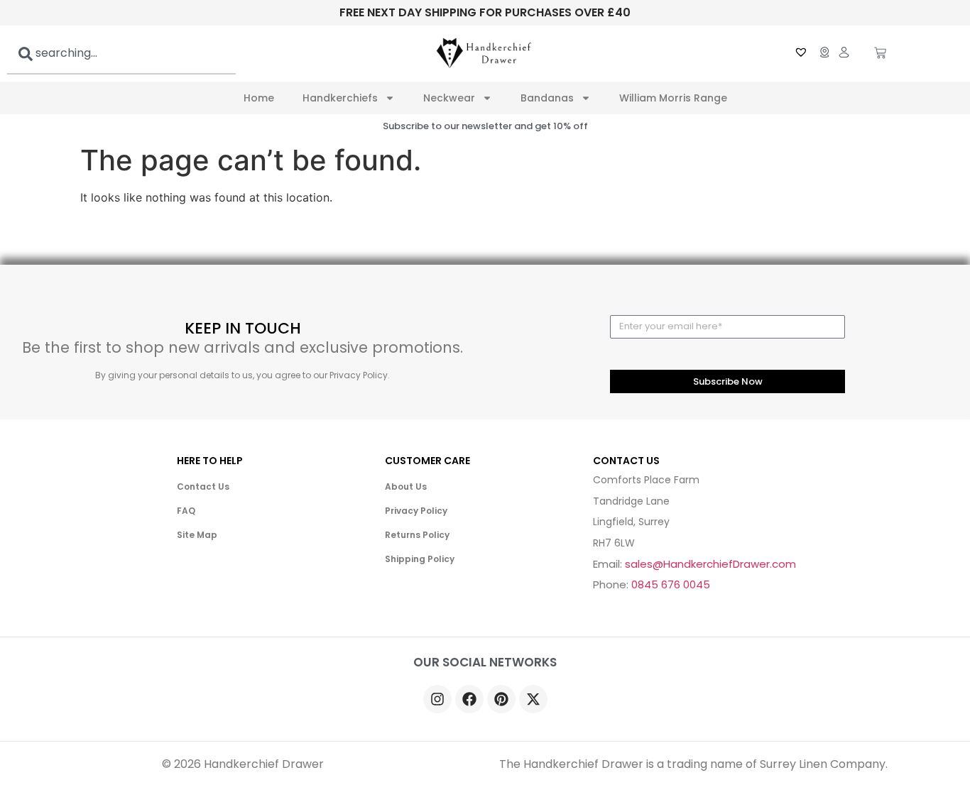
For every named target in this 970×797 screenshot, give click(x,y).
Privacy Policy (416, 511)
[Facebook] (469, 699)
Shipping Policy (419, 559)
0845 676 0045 (670, 584)
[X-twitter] (533, 699)
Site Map (197, 535)
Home (259, 98)
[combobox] (121, 54)
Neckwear (449, 98)
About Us (406, 486)
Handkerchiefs (340, 98)
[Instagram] (437, 699)
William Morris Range (673, 98)
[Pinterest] (501, 699)
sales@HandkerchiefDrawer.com (710, 563)
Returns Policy (417, 535)
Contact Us (203, 486)
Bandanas (547, 98)
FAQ (186, 511)
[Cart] (880, 54)
